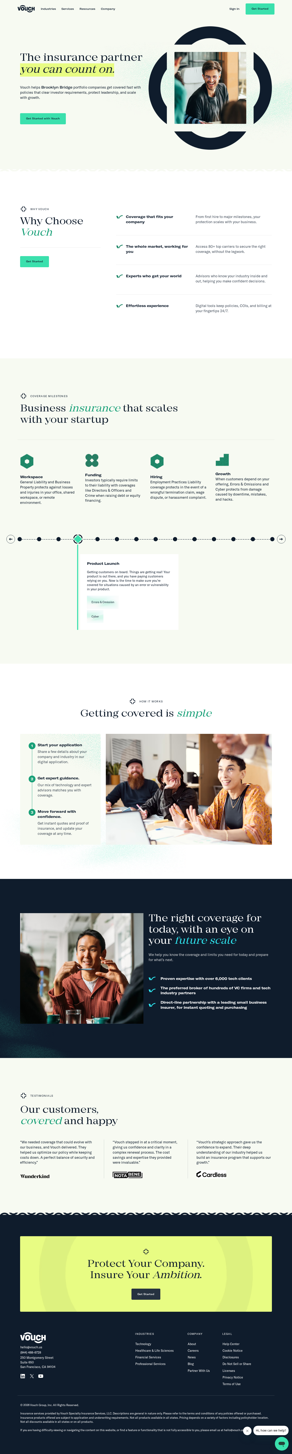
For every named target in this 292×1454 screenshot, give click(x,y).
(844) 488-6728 (30, 1353)
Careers (193, 1351)
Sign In (234, 8)
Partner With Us (199, 1371)
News (192, 1357)
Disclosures (231, 1357)
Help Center (231, 1344)
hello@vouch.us (31, 1347)
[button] (48, 9)
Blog (191, 1364)
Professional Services (150, 1364)
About (192, 1344)
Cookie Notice (233, 1351)
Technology (143, 1344)
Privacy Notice (233, 1377)
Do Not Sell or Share (237, 1364)
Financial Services (148, 1357)
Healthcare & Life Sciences (154, 1351)
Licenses (229, 1371)
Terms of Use (232, 1384)
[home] (26, 9)
